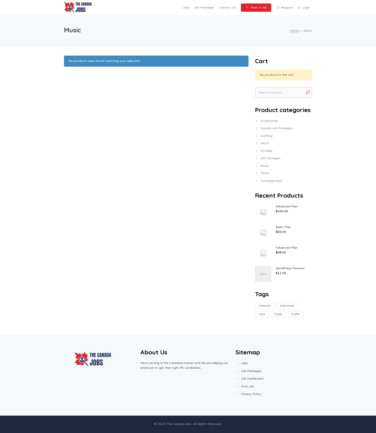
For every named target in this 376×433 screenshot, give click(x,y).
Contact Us (227, 7)
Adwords (265, 305)
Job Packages (204, 7)
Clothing (266, 136)
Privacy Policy (251, 394)
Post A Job (259, 7)
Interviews (287, 305)
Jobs (186, 7)
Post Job (247, 386)
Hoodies (266, 151)
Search (308, 93)
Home (294, 31)
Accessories (269, 121)
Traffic (295, 314)
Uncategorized (271, 181)
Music (264, 166)
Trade (278, 314)
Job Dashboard (252, 378)
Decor (264, 143)
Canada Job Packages (276, 128)
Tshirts (265, 173)
